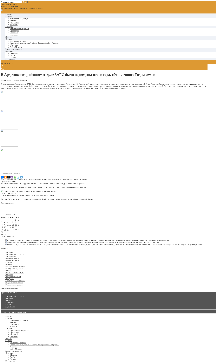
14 (13, 225)
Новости (8, 37)
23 (18, 227)
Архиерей (9, 27)
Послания (14, 35)
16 (18, 225)
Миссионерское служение (15, 266)
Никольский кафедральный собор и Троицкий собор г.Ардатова (34, 43)
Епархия (8, 16)
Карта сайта (10, 59)
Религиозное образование (15, 281)
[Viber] (11, 177)
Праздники (9, 279)
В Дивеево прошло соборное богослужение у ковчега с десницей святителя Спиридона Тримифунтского (129, 240)
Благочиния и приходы (19, 18)
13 (10, 225)
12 (7, 225)
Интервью (14, 33)
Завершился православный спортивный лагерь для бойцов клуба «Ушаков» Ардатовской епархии (121, 242)
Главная (8, 14)
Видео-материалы (12, 258)
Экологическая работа (13, 285)
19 (7, 227)
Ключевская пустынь (18, 41)
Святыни (8, 39)
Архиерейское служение (19, 29)
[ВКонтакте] (2, 177)
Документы (14, 23)
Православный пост (13, 277)
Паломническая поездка (14, 273)
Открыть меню (7, 63)
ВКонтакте (9, 302)
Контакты (14, 25)
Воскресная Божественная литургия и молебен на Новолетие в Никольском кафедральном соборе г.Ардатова (43, 183)
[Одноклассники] (5, 177)
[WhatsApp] (15, 177)
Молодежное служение (10, 80)
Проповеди (14, 31)
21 (13, 227)
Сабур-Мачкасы (16, 47)
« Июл (3, 234)
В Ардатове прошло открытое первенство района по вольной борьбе (27, 195)
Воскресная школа (12, 260)
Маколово (14, 45)
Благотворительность (13, 49)
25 (5, 230)
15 (16, 225)
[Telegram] (21, 177)
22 (16, 227)
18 (5, 227)
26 (7, 230)
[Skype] (18, 177)
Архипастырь (10, 256)
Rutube (8, 305)
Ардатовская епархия (9, 293)
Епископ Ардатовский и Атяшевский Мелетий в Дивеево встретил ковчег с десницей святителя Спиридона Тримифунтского (153, 244)
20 (10, 227)
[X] (8, 177)
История (13, 21)
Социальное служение (14, 283)
